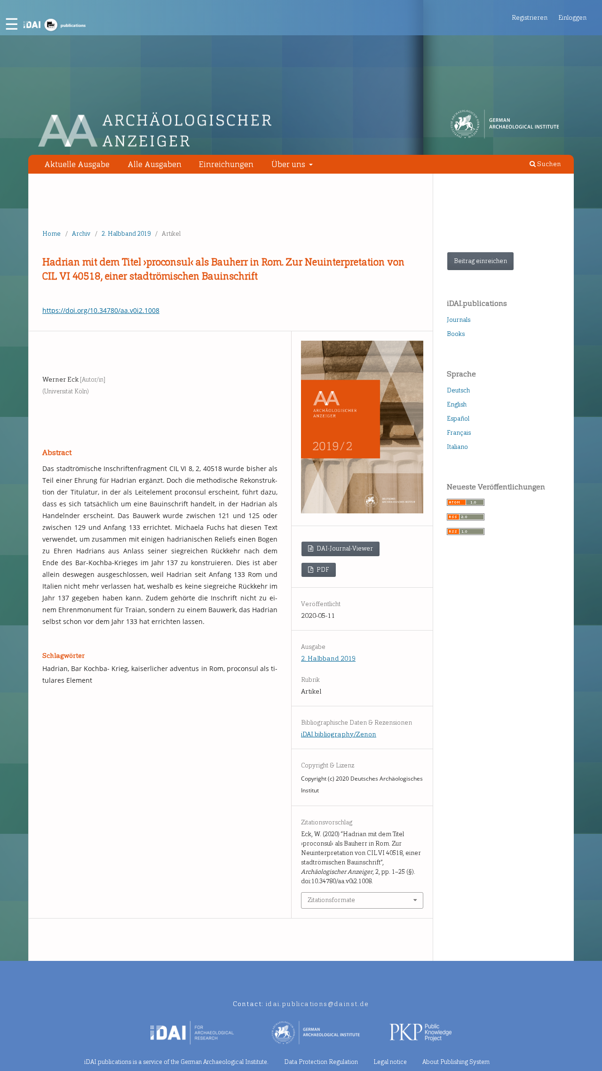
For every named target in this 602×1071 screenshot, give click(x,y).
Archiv (81, 234)
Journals (458, 320)
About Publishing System (456, 1062)
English (457, 404)
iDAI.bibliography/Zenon (338, 734)
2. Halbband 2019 (126, 234)
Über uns (289, 164)
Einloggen (572, 18)
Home (51, 234)
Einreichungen (226, 164)
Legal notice (390, 1062)
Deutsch (458, 390)
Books (456, 334)
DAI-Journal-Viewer (344, 548)
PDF (322, 570)
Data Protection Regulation (321, 1062)
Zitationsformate (331, 900)
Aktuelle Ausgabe (77, 164)
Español (458, 419)
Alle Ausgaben (154, 164)
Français (459, 433)
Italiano (457, 447)
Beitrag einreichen (480, 261)
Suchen (548, 164)
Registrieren (529, 18)
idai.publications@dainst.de (317, 1003)
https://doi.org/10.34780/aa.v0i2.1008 (100, 310)
